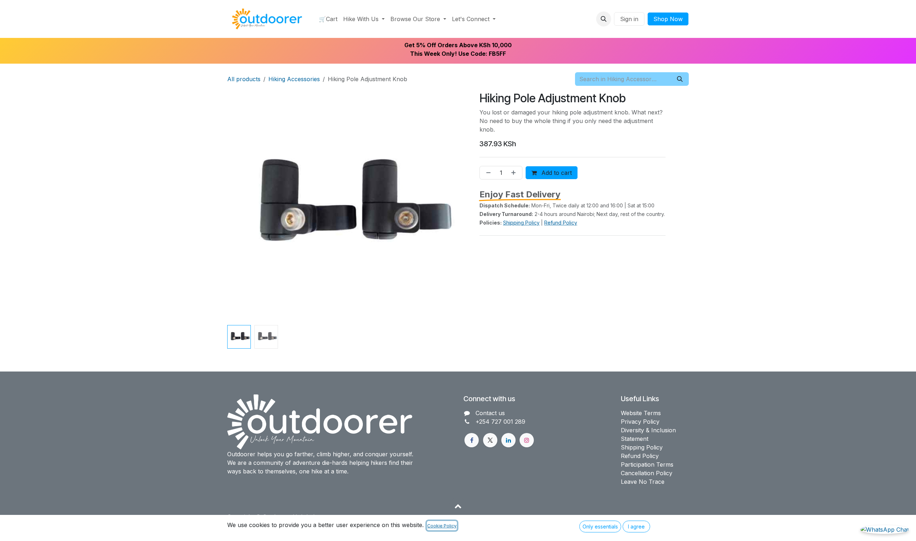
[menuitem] (328, 19)
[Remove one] (487, 172)
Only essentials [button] (600, 526)
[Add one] (515, 172)
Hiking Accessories (294, 79)
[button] (603, 18)
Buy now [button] (606, 172)
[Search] (680, 79)
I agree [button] (636, 526)
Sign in (629, 19)
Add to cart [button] (556, 172)
